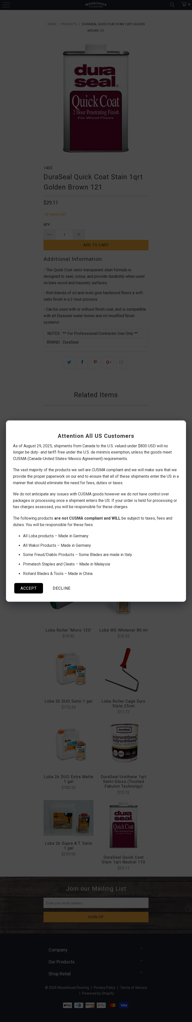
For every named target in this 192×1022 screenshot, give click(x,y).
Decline (61, 588)
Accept (28, 588)
